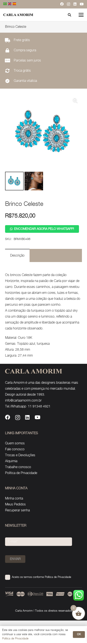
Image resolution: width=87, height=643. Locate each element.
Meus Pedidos (15, 504)
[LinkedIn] (74, 4)
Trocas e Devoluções (20, 455)
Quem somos (15, 443)
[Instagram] (68, 4)
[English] (10, 4)
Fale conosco (14, 449)
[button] (81, 14)
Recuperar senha (17, 510)
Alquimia (11, 461)
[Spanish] (14, 4)
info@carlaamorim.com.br (23, 400)
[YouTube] (82, 4)
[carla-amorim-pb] (18, 15)
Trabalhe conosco (18, 467)
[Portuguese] (5, 4)
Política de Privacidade (21, 473)
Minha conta (14, 498)
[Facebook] (62, 4)
